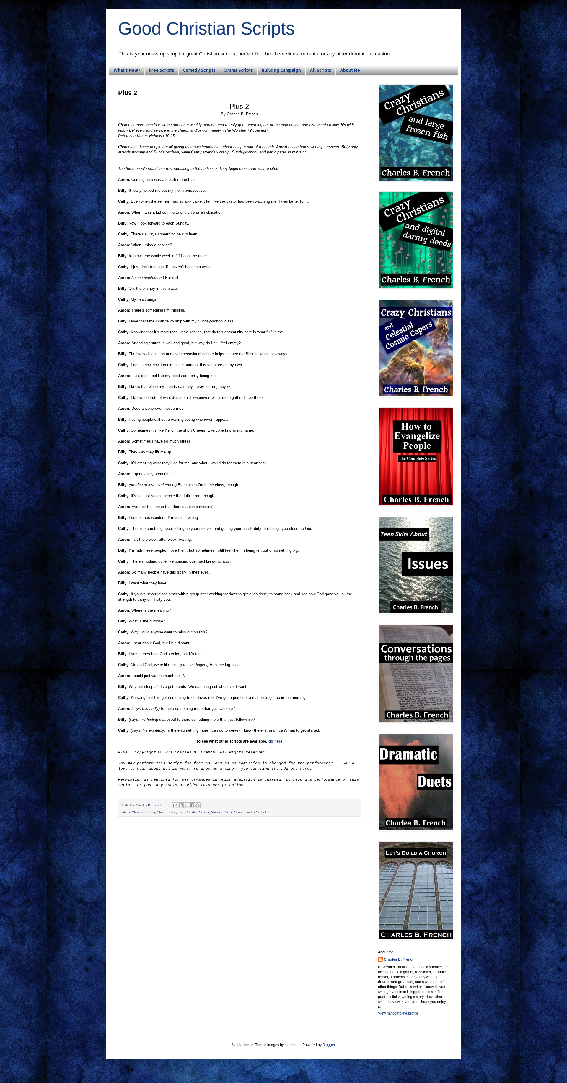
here (304, 768)
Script (238, 812)
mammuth (293, 1045)
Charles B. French (399, 959)
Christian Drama (143, 812)
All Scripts (320, 70)
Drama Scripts (238, 70)
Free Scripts (161, 70)
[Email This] (175, 805)
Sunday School (255, 812)
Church (162, 812)
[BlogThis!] (181, 805)
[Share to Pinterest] (198, 805)
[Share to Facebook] (192, 805)
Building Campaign (281, 70)
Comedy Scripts (199, 70)
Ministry (216, 812)
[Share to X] (186, 805)
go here (275, 741)
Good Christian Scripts (206, 28)
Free (172, 812)
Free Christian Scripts (193, 812)
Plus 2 (228, 812)
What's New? (126, 70)
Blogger (328, 1045)
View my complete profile (398, 1013)
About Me (350, 70)
